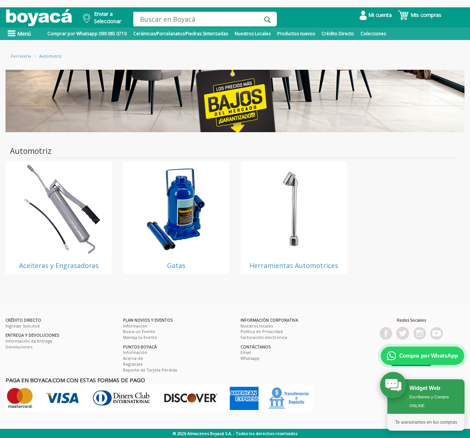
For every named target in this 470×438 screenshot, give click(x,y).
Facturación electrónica (264, 337)
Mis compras (425, 14)
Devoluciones (19, 347)
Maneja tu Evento (140, 337)
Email (246, 352)
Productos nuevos (296, 33)
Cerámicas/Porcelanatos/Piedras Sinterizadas (180, 33)
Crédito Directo (338, 33)
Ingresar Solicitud (23, 326)
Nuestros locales (257, 326)
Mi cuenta (379, 14)
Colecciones (373, 33)
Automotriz (50, 56)
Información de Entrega (29, 341)
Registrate (133, 364)
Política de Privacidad (262, 331)
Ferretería (21, 56)
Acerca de (133, 358)
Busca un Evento (139, 331)
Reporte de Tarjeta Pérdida (150, 370)
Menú (23, 33)
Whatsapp (250, 358)
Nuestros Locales (253, 33)
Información (135, 326)
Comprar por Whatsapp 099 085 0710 (87, 33)
